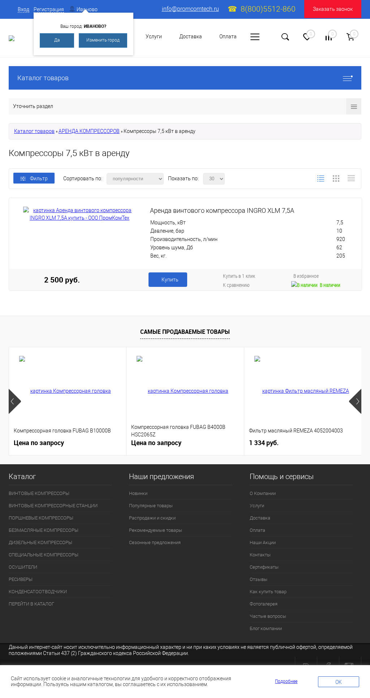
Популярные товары (151, 505)
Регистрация (49, 9)
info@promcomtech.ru (190, 8)
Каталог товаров (43, 78)
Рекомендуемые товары (155, 530)
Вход (23, 9)
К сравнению (236, 284)
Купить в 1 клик (239, 275)
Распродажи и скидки (152, 518)
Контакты (260, 554)
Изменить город (103, 40)
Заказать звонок (333, 9)
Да (57, 40)
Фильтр (39, 178)
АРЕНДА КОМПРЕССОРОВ (89, 131)
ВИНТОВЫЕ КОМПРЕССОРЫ (39, 493)
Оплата (228, 36)
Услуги (154, 36)
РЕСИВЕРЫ (21, 579)
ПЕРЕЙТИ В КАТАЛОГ (31, 604)
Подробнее (286, 681)
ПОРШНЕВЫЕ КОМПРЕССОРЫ (41, 518)
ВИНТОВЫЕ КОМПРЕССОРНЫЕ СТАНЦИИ (53, 505)
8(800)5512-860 (268, 9)
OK (338, 682)
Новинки (138, 493)
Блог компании (266, 628)
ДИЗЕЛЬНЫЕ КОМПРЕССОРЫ (40, 542)
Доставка (190, 36)
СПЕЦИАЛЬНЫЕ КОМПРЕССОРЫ (43, 554)
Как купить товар (268, 591)
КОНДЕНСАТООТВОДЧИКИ (38, 591)
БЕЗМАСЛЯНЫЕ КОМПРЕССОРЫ (43, 530)
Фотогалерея (264, 604)
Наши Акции (263, 542)
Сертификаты (264, 567)
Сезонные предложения (155, 542)
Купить (170, 280)
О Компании (263, 493)
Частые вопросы (268, 616)
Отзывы (258, 579)
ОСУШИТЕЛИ (23, 567)
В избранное (306, 275)
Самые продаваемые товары (185, 332)
